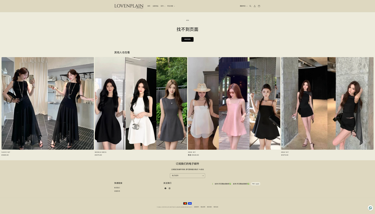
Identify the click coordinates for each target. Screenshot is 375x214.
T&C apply (255, 184)
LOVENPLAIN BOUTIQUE (168, 207)
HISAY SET (285, 152)
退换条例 (117, 191)
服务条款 (209, 207)
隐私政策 (203, 207)
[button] (162, 6)
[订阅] (203, 175)
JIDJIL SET (192, 152)
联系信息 (216, 207)
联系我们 (117, 187)
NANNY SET (5, 152)
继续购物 (187, 39)
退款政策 (196, 207)
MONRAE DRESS (100, 152)
